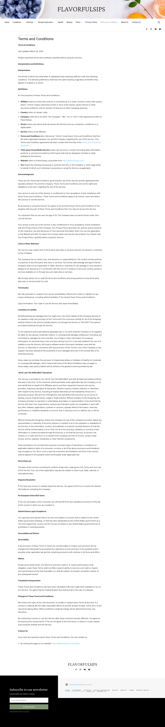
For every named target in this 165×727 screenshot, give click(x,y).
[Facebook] (146, 29)
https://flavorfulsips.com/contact (66, 643)
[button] (158, 22)
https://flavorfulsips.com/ (73, 160)
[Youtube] (160, 29)
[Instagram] (151, 29)
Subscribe (29, 707)
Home (20, 35)
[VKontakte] (155, 29)
